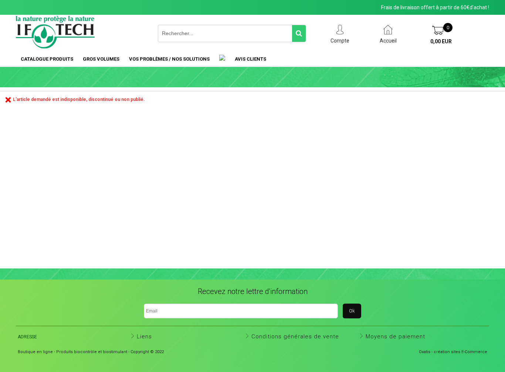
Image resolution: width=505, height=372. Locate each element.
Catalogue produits (47, 59)
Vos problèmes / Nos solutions (169, 59)
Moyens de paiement (395, 336)
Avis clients (250, 59)
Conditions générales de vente (295, 336)
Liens (144, 336)
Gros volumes (101, 59)
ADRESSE (27, 336)
